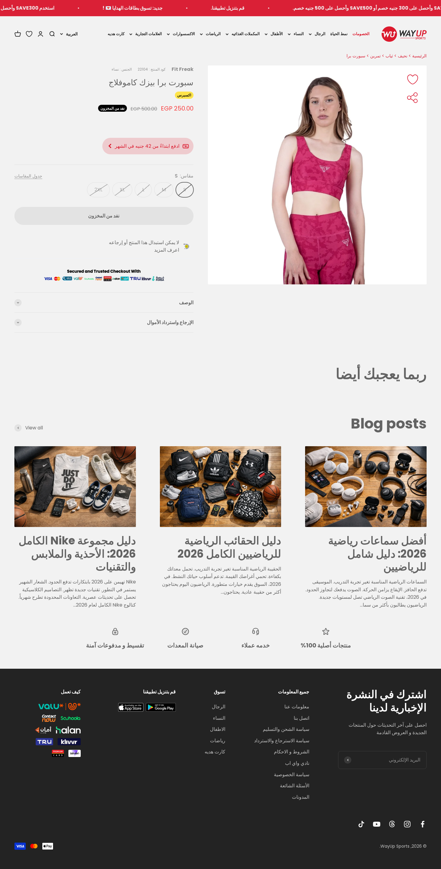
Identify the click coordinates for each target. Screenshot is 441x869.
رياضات (217, 740)
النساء (299, 34)
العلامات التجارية (148, 34)
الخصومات (361, 34)
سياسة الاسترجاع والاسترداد (281, 740)
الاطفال (217, 729)
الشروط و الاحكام (291, 751)
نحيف (402, 56)
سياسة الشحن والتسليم (286, 729)
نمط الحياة (339, 34)
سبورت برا (355, 56)
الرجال (320, 34)
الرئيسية (419, 56)
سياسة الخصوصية (291, 774)
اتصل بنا (301, 718)
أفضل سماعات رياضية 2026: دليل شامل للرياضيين (377, 553)
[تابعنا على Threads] (392, 824)
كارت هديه (116, 34)
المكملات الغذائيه (246, 34)
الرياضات (213, 34)
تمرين (375, 56)
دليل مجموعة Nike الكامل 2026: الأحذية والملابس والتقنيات (77, 553)
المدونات (300, 797)
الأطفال (277, 34)
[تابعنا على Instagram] (407, 824)
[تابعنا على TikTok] (361, 824)
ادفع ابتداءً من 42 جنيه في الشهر (147, 146)
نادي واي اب (297, 763)
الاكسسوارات (184, 34)
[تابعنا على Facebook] (422, 824)
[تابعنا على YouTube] (377, 824)
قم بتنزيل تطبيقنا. (258, 8)
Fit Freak (183, 69)
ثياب (389, 56)
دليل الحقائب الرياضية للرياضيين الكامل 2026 (229, 547)
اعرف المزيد (166, 250)
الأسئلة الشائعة (294, 785)
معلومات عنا (296, 706)
